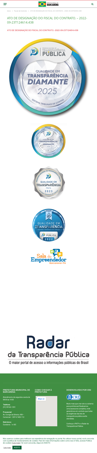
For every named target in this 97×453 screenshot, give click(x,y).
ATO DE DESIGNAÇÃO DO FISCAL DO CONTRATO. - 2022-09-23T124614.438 (42, 30)
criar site (81, 404)
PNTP (77, 424)
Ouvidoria (6, 425)
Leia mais (16, 443)
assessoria (74, 409)
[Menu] (5, 4)
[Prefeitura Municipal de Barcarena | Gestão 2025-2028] (48, 4)
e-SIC (14, 425)
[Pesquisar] (92, 4)
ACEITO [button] (17, 447)
